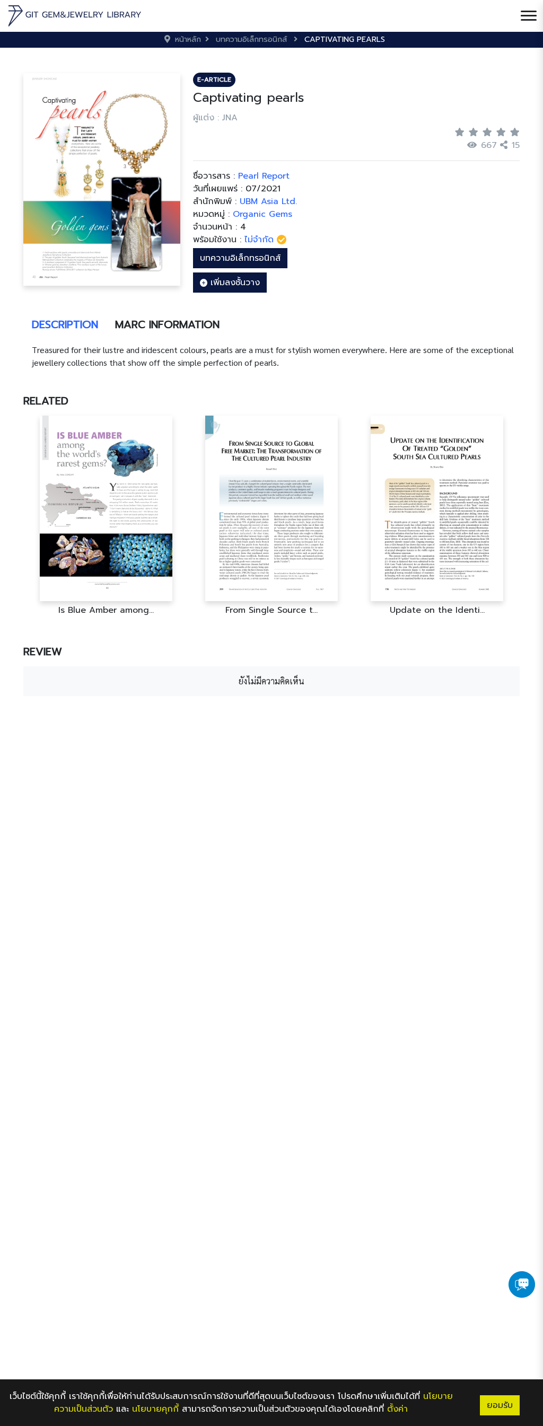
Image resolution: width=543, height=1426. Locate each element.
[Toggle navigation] (528, 15)
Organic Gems (262, 214)
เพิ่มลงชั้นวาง (233, 282)
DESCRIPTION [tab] (65, 324)
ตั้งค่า (397, 1409)
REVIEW (42, 651)
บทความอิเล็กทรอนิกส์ (240, 258)
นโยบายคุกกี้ (155, 1409)
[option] (106, 515)
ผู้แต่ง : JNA (215, 117)
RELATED (45, 400)
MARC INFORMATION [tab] (167, 324)
